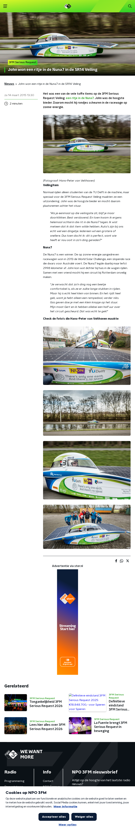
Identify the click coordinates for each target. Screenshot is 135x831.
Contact (48, 781)
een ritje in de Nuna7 (80, 98)
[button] (5, 6)
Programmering (14, 781)
